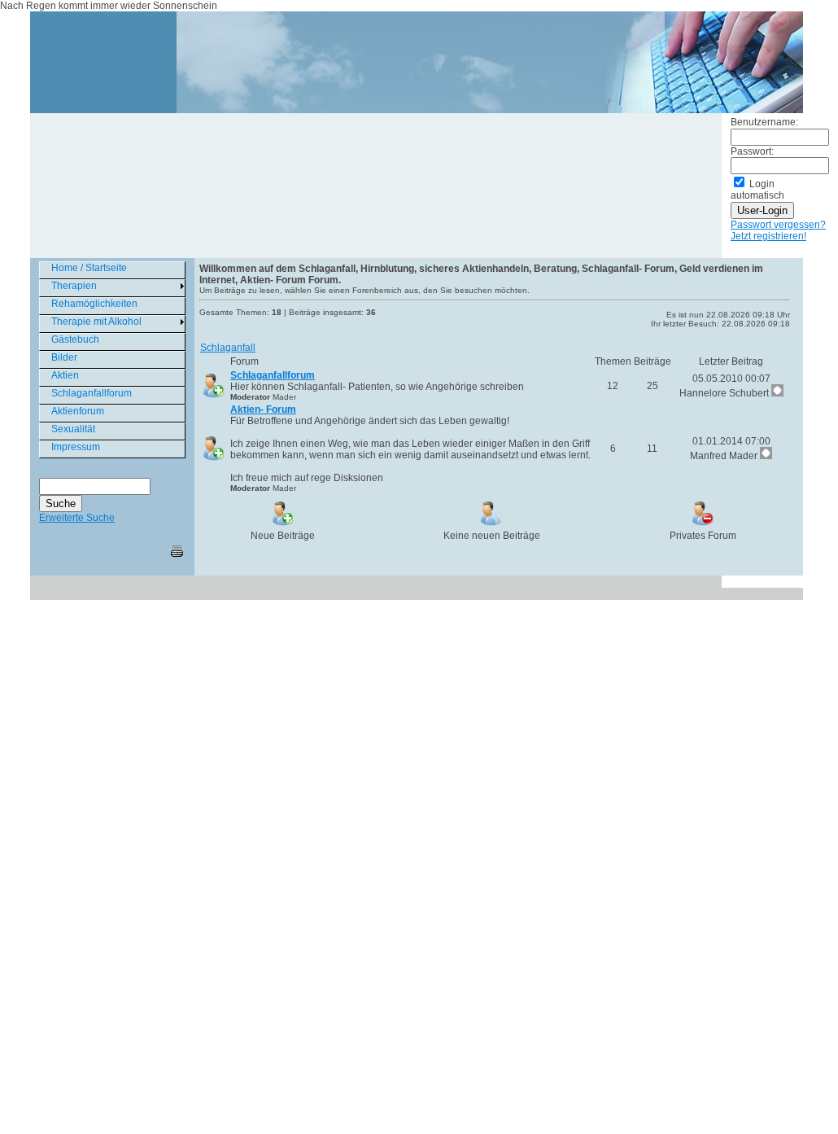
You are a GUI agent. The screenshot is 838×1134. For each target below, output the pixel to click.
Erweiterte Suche (77, 517)
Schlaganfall (227, 347)
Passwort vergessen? (778, 224)
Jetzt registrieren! (768, 236)
